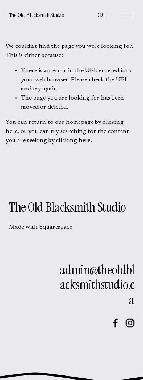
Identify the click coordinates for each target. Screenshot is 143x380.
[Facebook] (115, 323)
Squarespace (55, 227)
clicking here (73, 141)
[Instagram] (130, 323)
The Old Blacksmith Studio (36, 15)
